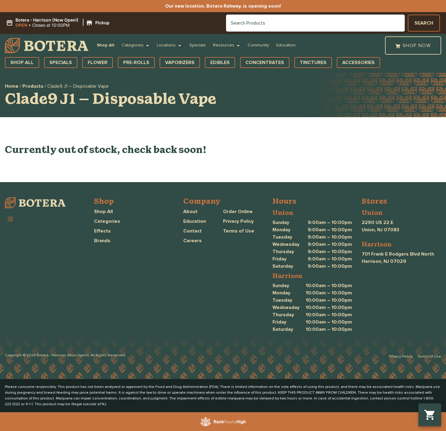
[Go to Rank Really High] (223, 421)
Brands (102, 240)
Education (286, 45)
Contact (192, 231)
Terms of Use (238, 231)
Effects (102, 231)
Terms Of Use (429, 356)
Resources (223, 45)
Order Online (238, 211)
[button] (58, 23)
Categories (133, 45)
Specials (197, 45)
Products (32, 86)
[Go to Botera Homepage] (46, 45)
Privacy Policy (238, 221)
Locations (166, 45)
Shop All (105, 45)
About (190, 211)
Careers (192, 240)
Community (258, 45)
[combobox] (315, 23)
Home (12, 86)
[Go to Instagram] (10, 219)
